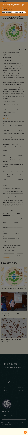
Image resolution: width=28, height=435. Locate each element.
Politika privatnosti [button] (8, 9)
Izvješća (6, 390)
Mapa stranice (21, 393)
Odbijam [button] (7, 12)
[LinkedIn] (26, 49)
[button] (25, 432)
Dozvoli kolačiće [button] (19, 12)
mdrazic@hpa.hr (6, 118)
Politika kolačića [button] (8, 7)
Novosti (2, 45)
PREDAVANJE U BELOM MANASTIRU (10, 314)
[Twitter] (22, 49)
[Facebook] (19, 49)
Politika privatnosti (22, 390)
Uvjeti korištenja (21, 387)
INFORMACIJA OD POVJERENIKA (13, 288)
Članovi (6, 393)
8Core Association (9, 424)
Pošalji (12, 382)
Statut (5, 387)
